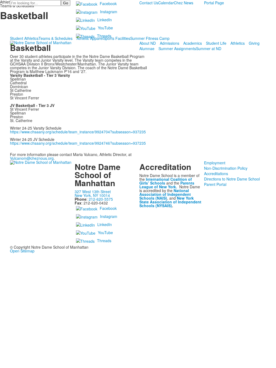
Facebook (108, 3)
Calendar (166, 2)
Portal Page (214, 2)
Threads (104, 36)
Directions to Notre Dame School (232, 179)
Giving (254, 43)
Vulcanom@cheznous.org (32, 158)
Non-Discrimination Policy (225, 168)
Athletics (237, 43)
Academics (192, 43)
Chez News (183, 2)
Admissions (169, 43)
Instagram (108, 11)
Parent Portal (215, 184)
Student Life (216, 43)
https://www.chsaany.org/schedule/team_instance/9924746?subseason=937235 (78, 143)
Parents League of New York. (166, 184)
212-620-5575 (101, 199)
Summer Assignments (177, 48)
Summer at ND (208, 48)
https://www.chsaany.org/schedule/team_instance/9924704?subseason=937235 (78, 131)
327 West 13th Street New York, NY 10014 (93, 193)
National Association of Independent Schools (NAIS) (165, 194)
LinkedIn (104, 19)
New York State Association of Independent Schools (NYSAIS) (170, 201)
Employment (214, 162)
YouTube (105, 27)
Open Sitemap (22, 251)
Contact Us (148, 2)
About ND (147, 43)
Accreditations (216, 173)
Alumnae (146, 48)
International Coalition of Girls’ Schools (165, 181)
